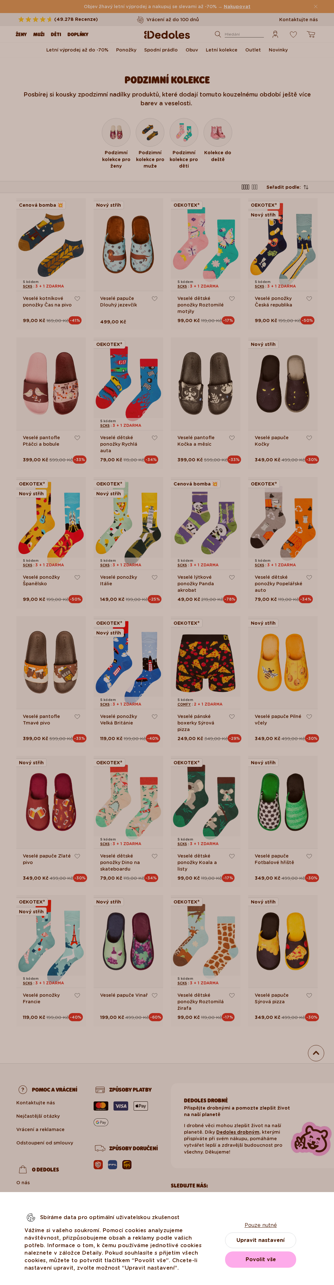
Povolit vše (261, 1259)
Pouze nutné (261, 1225)
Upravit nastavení (260, 1240)
